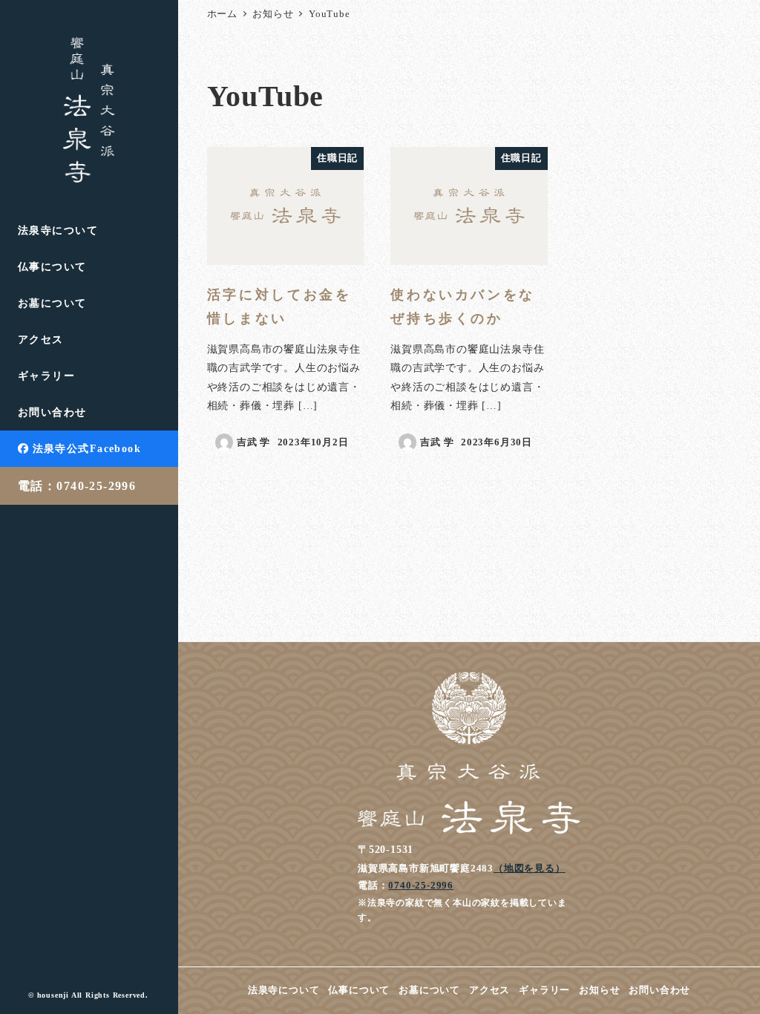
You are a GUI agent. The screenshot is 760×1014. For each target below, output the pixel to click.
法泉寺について (284, 990)
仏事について (359, 990)
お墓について (429, 990)
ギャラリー (544, 990)
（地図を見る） (530, 868)
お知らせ (599, 990)
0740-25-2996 (420, 885)
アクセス (489, 990)
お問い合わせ (659, 990)
